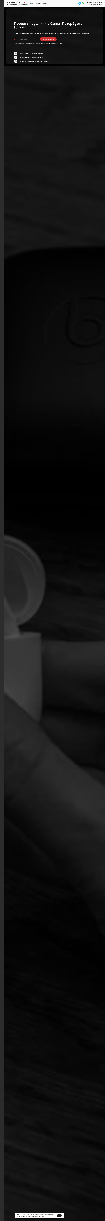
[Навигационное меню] (2, 2)
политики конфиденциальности (54, 43)
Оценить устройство (48, 39)
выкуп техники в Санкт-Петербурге (17, 4)
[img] (16, 2)
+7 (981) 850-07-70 (94, 2)
